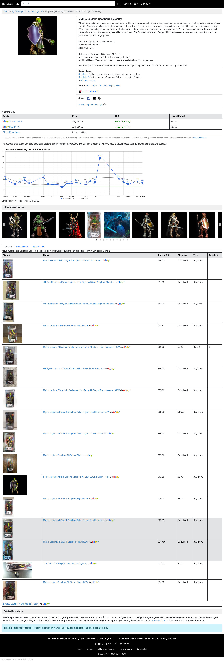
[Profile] (17, 3)
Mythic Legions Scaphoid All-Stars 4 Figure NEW (65, 325)
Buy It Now (14, 127)
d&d (146, 638)
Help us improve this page (90, 104)
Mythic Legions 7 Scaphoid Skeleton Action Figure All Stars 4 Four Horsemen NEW (81, 347)
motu (88, 638)
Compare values (88, 80)
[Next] (220, 224)
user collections (158, 620)
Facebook (112, 643)
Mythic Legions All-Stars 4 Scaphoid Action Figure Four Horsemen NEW (76, 412)
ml (150, 638)
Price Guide (91, 86)
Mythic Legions (19, 11)
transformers (70, 638)
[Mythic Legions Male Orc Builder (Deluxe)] (43, 224)
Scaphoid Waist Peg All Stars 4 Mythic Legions (64, 563)
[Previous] (4, 224)
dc (114, 638)
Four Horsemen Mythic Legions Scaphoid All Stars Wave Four (71, 260)
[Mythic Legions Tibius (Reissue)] (174, 224)
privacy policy (125, 649)
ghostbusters (172, 638)
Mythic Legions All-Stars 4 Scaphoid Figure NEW (65, 498)
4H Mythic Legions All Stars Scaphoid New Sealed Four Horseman (74, 369)
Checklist (116, 86)
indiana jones (136, 638)
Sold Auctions (15, 121)
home (79, 649)
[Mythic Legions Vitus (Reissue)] (202, 224)
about (89, 649)
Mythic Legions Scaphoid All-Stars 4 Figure (63, 455)
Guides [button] (145, 3)
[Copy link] (100, 98)
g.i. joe (81, 638)
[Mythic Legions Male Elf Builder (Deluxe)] (14, 224)
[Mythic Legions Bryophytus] (94, 224)
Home (6, 11)
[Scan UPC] (118, 3)
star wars (51, 638)
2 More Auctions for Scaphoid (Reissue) (21, 604)
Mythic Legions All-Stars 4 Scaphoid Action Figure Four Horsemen (73, 434)
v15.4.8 (127, 3)
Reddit (126, 643)
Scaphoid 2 (83, 77)
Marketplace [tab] (38, 246)
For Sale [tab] (8, 246)
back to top (142, 649)
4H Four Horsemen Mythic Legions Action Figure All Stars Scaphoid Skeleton (78, 282)
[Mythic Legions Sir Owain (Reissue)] (145, 224)
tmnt (94, 638)
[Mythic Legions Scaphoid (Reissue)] (37, 35)
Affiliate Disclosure (199, 137)
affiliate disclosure (106, 649)
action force (158, 638)
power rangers (104, 638)
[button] (136, 3)
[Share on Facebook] (88, 98)
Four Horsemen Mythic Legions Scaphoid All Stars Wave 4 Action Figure (76, 477)
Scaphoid (82, 74)
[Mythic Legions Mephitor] (117, 224)
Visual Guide (105, 86)
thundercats (122, 638)
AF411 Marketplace (12, 132)
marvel (60, 638)
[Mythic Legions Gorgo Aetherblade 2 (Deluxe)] (72, 224)
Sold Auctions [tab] (22, 246)
